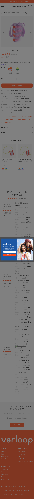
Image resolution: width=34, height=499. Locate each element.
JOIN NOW (9, 254)
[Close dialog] (31, 239)
